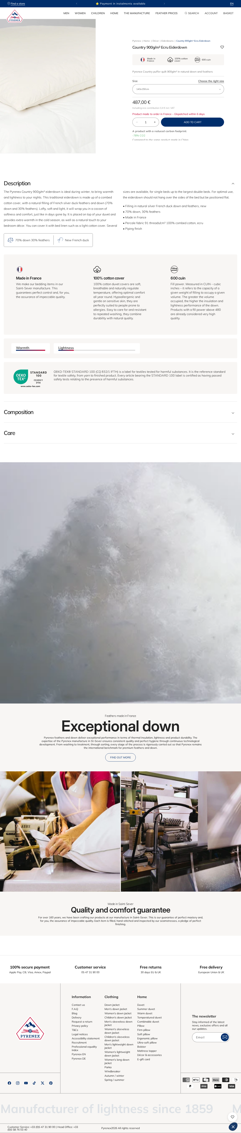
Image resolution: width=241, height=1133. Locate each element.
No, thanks (171, 1113)
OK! (224, 1113)
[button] (66, 13)
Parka (107, 1067)
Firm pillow (143, 1030)
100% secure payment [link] (30, 967)
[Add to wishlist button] (222, 47)
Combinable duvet (148, 1021)
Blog (74, 1013)
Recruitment (79, 1042)
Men (66, 13)
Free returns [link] (151, 967)
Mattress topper (147, 1051)
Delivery (76, 1017)
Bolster (141, 1046)
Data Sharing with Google (178, 1092)
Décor (156, 40)
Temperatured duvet (149, 1017)
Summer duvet (146, 1009)
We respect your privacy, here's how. (180, 1076)
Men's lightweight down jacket (118, 1046)
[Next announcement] (164, 3)
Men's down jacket (115, 1009)
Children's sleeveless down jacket (117, 1038)
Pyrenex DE (79, 1058)
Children (98, 13)
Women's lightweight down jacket (117, 1053)
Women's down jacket (117, 1013)
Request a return (82, 1021)
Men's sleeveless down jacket (118, 1023)
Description (17, 183)
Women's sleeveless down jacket (116, 1030)
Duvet (140, 1005)
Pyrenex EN (79, 1054)
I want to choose (197, 1113)
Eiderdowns (167, 40)
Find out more (120, 757)
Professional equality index (84, 1048)
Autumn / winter (114, 1075)
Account (211, 13)
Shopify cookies (173, 1088)
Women (80, 13)
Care (9, 433)
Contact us (78, 1005)
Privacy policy (80, 1025)
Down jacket (112, 1005)
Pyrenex (136, 40)
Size (178, 81)
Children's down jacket (118, 1017)
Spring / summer (114, 1080)
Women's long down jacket (116, 1061)
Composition (19, 412)
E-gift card (143, 1059)
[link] (60, 831)
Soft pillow (143, 1034)
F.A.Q (75, 1009)
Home (114, 13)
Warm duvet (144, 1013)
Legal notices (80, 1034)
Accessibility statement (86, 1038)
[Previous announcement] (76, 3)
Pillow (140, 1025)
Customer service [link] (90, 967)
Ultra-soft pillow (147, 1042)
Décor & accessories (149, 1055)
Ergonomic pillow (147, 1038)
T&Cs (75, 1030)
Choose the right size (211, 81)
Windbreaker (112, 1071)
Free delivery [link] (211, 967)
